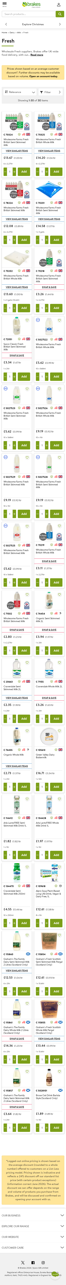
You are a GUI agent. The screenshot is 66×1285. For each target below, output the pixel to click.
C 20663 (8, 681)
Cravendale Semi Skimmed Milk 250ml (14, 892)
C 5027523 (9, 408)
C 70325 (40, 134)
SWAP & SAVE (49, 287)
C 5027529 (9, 477)
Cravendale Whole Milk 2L (49, 686)
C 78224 (8, 203)
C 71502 (8, 613)
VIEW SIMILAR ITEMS (17, 150)
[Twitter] (23, 1263)
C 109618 (41, 886)
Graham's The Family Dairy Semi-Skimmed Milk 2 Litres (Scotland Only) (16, 962)
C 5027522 (42, 339)
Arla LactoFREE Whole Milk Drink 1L (47, 824)
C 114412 (8, 818)
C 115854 (41, 954)
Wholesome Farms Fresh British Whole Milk (48, 141)
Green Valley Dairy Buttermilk (45, 756)
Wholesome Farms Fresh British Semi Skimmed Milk (16, 142)
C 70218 (40, 271)
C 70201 (40, 203)
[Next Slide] (60, 24)
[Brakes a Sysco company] (31, 5)
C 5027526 (42, 408)
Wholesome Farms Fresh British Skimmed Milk (16, 209)
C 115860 (8, 954)
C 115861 (8, 1022)
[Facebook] (33, 1263)
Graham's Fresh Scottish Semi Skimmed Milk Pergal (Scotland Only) (49, 962)
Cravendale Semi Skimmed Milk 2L (12, 688)
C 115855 (40, 1022)
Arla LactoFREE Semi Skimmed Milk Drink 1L (15, 824)
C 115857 (8, 1090)
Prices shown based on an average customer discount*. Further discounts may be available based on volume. (33, 72)
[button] (60, 14)
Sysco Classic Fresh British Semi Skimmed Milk (15, 347)
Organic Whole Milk (14, 754)
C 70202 (8, 271)
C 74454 (40, 613)
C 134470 (9, 886)
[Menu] (4, 4)
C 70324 (8, 134)
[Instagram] (43, 1263)
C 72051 (8, 339)
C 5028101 (41, 1090)
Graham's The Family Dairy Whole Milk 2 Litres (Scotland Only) (16, 1030)
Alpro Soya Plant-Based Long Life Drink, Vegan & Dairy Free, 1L (48, 894)
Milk (19, 32)
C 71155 (40, 681)
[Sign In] (59, 5)
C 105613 (40, 750)
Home (4, 32)
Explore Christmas (33, 24)
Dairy (12, 32)
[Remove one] (5, 172)
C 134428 (41, 818)
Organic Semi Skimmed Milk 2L (48, 620)
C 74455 (8, 750)
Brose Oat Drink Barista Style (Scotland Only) (48, 1097)
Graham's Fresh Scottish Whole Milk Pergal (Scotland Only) (48, 1030)
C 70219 (40, 545)
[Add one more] (14, 172)
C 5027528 (42, 477)
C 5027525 (9, 545)
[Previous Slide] (6, 24)
